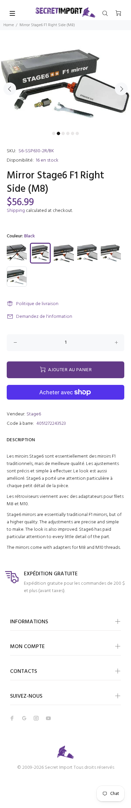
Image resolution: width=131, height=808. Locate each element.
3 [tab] (63, 133)
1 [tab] (53, 133)
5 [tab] (72, 133)
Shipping (16, 211)
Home (8, 25)
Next (121, 88)
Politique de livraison (37, 304)
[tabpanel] (65, 84)
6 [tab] (77, 133)
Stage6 (34, 414)
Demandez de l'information (44, 317)
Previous (9, 88)
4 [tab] (68, 133)
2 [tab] (58, 133)
